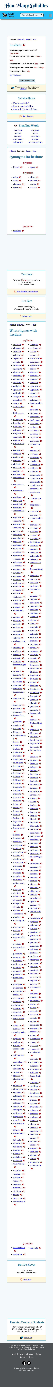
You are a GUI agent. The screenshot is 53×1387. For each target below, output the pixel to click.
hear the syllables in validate (22, 1177)
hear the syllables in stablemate (42, 1049)
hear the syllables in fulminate (41, 692)
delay (15, 177)
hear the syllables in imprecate (41, 747)
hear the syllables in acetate (38, 351)
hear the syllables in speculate (40, 1045)
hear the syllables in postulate (40, 953)
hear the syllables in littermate (41, 826)
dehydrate (17, 562)
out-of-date (35, 912)
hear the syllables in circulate (40, 461)
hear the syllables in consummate (32, 501)
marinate (17, 849)
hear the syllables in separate (39, 1032)
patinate (33, 929)
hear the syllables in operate (22, 910)
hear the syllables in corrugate (40, 515)
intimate (34, 788)
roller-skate (18, 1019)
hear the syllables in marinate (23, 848)
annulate (17, 383)
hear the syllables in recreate (22, 998)
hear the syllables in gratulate (40, 710)
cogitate (16, 471)
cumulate (17, 538)
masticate (34, 840)
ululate (33, 1124)
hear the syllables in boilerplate (25, 419)
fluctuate (34, 679)
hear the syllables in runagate (40, 1011)
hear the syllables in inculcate (23, 769)
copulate (17, 517)
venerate (17, 1184)
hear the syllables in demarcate (24, 566)
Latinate (17, 818)
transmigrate (19, 1133)
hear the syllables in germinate (24, 712)
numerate (34, 888)
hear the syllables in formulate (24, 688)
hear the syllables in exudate (39, 658)
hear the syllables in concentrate (15, 493)
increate (16, 766)
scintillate (34, 1025)
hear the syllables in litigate (22, 835)
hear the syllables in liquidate (40, 822)
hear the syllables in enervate (23, 631)
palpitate (34, 925)
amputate (34, 376)
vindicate (17, 1191)
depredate (17, 576)
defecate (17, 559)
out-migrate (18, 920)
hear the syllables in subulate (23, 1099)
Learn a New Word (27, 81)
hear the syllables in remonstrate (32, 990)
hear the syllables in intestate (23, 794)
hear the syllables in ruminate (23, 1029)
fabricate (17, 661)
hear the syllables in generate (40, 699)
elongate (17, 621)
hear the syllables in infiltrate (23, 780)
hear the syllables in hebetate (23, 728)
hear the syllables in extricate (23, 658)
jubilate (33, 805)
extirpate (34, 655)
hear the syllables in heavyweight (32, 716)
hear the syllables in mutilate (40, 874)
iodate (16, 804)
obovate (33, 894)
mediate (16, 855)
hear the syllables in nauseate (40, 877)
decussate (17, 555)
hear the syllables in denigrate (24, 569)
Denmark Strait (36, 569)
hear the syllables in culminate (24, 534)
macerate (34, 829)
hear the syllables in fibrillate (40, 672)
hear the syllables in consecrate (41, 489)
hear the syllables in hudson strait (32, 726)
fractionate (35, 689)
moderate (34, 867)
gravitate (17, 725)
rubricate (17, 1025)
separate (33, 1032)
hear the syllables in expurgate (41, 651)
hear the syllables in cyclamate (24, 545)
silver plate (35, 1039)
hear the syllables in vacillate (23, 231)
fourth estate (19, 692)
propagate (34, 963)
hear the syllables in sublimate (24, 1096)
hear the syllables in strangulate (25, 1089)
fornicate (34, 686)
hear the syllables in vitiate (21, 1194)
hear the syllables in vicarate (39, 1155)
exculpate (34, 644)
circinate (17, 464)
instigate (34, 781)
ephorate (34, 634)
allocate (16, 372)
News (21, 1354)
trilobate (34, 1114)
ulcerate (16, 1154)
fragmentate (18, 698)
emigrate (34, 627)
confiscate (17, 497)
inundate (17, 801)
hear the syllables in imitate (22, 749)
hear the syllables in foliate (38, 682)
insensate (34, 777)
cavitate (16, 457)
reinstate (17, 1002)
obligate (17, 903)
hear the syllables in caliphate (23, 433)
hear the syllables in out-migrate (15, 923)
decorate (34, 549)
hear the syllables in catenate (39, 451)
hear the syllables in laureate (39, 812)
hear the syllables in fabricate (23, 661)
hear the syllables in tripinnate (24, 1147)
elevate (33, 620)
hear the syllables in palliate (22, 934)
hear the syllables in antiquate (24, 386)
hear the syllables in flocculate (24, 682)
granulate (17, 722)
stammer (17, 184)
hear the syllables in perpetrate (24, 960)
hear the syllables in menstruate (25, 862)
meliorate (34, 850)
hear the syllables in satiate (38, 1021)
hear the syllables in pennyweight (15, 950)
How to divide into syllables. (25, 109)
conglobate (35, 485)
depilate (16, 573)
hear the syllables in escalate (22, 634)
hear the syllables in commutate (42, 475)
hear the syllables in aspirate (39, 396)
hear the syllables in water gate (41, 1162)
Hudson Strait (36, 723)
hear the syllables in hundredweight (16, 738)
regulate (33, 980)
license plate (18, 828)
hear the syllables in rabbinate (40, 973)
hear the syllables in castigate (23, 454)
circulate (34, 461)
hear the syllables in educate (22, 617)
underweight (18, 1164)
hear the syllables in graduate (40, 706)
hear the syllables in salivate (39, 1018)
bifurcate (34, 410)
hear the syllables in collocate (40, 471)
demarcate (17, 566)
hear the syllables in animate (22, 379)
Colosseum (18, 142)
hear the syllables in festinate (23, 675)
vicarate (33, 1155)
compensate (18, 484)
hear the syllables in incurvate (23, 773)
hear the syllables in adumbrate (42, 362)
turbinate (34, 1121)
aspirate (33, 396)
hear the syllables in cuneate (39, 535)
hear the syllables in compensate (15, 487)
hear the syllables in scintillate (41, 1025)
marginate (17, 845)
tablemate (17, 1113)
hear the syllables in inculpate (40, 764)
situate (16, 1072)
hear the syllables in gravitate (23, 725)
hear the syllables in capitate (22, 440)
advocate (17, 365)
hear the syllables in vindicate (23, 1191)
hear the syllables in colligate (40, 468)
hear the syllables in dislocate (23, 600)
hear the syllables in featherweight (15, 668)
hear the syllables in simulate (23, 1069)
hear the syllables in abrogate (23, 348)
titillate (33, 1100)
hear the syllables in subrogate (41, 1069)
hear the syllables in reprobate (24, 1012)
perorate (33, 942)
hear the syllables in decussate (24, 555)
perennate (17, 954)
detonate (17, 590)
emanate (17, 624)
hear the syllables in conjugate (24, 500)
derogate (17, 580)
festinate (17, 675)
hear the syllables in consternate (32, 495)
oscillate (17, 917)
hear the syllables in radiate (21, 995)
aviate (16, 403)
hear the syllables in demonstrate (32, 566)
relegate (33, 984)
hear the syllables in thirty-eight (15, 1126)
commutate (35, 475)
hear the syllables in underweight (15, 1167)
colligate (34, 468)
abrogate (17, 348)
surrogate (34, 1083)
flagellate (34, 675)
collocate (34, 471)
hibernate (17, 732)
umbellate (17, 1157)
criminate (34, 525)
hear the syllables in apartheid (40, 386)
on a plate (34, 898)
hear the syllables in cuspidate (40, 538)
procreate (17, 974)
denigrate (17, 569)
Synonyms (20, 39)
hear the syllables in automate (40, 400)
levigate (33, 816)
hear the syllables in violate (38, 1158)
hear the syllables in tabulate (39, 1089)
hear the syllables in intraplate (41, 791)
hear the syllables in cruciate (22, 531)
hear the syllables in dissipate (23, 604)
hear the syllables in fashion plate (15, 1251)
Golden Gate (18, 715)
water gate (34, 1162)
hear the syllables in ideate (21, 742)
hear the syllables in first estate (25, 678)
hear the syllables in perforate (40, 939)
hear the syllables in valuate (38, 1145)
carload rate (35, 444)
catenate (33, 451)
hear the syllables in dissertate (41, 606)
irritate (16, 808)
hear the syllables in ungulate (23, 1170)
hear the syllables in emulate (39, 630)
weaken (33, 187)
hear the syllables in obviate (22, 907)
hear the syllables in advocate (23, 365)
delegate (34, 559)
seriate (33, 1035)
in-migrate (18, 763)
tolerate (33, 1103)
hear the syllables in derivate (39, 579)
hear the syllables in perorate (39, 942)
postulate (34, 953)
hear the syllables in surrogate (40, 1082)
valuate (33, 1145)
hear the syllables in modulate (24, 876)
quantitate (17, 991)
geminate (17, 708)
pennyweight (19, 947)
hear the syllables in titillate (39, 1100)
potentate (17, 971)
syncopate (17, 1110)
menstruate (18, 862)
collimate (17, 474)
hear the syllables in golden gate (15, 718)
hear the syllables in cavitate (22, 457)
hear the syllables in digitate (39, 599)
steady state (35, 1052)
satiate (33, 1021)
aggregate (17, 369)
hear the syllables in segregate (41, 1028)
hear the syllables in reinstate (23, 1001)
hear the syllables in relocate (22, 1005)
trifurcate (17, 1143)
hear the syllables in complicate (42, 478)
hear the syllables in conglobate (42, 485)
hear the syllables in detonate (23, 590)
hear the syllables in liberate (39, 819)
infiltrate (17, 780)
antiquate (17, 386)
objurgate (34, 891)
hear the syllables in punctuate (41, 970)
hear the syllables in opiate (38, 901)
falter (15, 180)
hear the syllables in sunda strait (32, 1079)
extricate (17, 658)
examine (17, 136)
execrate (17, 648)
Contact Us (23, 89)
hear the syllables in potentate (24, 971)
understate (34, 1131)
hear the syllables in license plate (15, 831)
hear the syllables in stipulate (40, 1059)
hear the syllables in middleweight (32, 860)
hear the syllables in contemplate (15, 514)
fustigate (34, 696)
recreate (16, 998)
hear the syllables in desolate (23, 586)
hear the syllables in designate (41, 586)
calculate (17, 430)
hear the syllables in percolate (40, 935)
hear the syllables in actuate (38, 355)
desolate (17, 586)
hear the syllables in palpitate (40, 925)
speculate (34, 1046)
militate (16, 869)
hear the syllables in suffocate (40, 1073)
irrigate (33, 798)
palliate (16, 934)
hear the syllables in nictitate (23, 893)
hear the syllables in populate (23, 967)
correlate (17, 521)
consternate (35, 492)
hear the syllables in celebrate (40, 454)
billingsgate (18, 413)
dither (32, 177)
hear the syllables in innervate (40, 774)
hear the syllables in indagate (40, 767)
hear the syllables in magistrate (42, 833)
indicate (16, 777)
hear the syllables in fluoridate (24, 685)
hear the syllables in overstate (23, 927)
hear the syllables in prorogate (24, 984)
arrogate (17, 396)
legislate (17, 821)
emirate (16, 627)
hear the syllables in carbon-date (15, 447)
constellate (18, 504)
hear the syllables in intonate (23, 797)
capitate (16, 440)
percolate (34, 935)
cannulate (17, 437)
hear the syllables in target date (25, 1116)
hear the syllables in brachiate (23, 423)
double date (18, 610)
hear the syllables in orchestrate (25, 914)
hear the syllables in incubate (40, 760)
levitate (16, 825)
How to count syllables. (23, 106)
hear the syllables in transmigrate (15, 1136)
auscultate (17, 400)
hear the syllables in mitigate (23, 873)
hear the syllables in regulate (39, 980)
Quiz (34, 39)
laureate (33, 812)
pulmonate (18, 988)
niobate (33, 884)
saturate (16, 1046)
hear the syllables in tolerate (39, 1103)
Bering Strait (18, 407)
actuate (33, 355)
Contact (38, 1354)
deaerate (17, 548)
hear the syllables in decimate (40, 545)
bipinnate (34, 413)
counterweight (36, 518)
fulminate (34, 693)
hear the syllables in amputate (40, 376)
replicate (34, 994)
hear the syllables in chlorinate (41, 457)
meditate (17, 859)
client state (35, 465)
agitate (33, 369)
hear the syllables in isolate (38, 802)
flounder (33, 180)
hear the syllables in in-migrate (25, 763)
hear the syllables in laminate (40, 808)
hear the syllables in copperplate (32, 508)
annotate (34, 379)
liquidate (34, 822)
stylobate (17, 1092)
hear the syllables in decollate (23, 552)
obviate (16, 907)
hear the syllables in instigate (40, 781)
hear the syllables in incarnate (40, 757)
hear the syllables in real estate (24, 1254)
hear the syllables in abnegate (40, 344)
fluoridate (17, 685)
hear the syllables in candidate (41, 430)
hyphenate (34, 730)
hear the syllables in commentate (15, 481)
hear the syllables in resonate (40, 997)
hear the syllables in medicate (40, 846)
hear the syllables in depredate (24, 576)
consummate (35, 498)
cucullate (34, 528)
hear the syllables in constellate (25, 504)
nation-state (18, 883)
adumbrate (35, 362)
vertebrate (17, 1188)
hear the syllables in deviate (22, 593)
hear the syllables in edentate (40, 616)
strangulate (18, 1089)
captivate (34, 437)
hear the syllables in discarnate (41, 603)
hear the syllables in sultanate (23, 1103)
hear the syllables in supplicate (24, 1106)
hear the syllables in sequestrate (25, 1062)
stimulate (17, 1086)
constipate (17, 507)
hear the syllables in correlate (23, 521)
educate (16, 617)
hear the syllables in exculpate (40, 644)
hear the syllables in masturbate (25, 852)
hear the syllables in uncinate (40, 1127)
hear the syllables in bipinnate (40, 413)
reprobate (17, 1012)
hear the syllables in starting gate (15, 1082)
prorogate (17, 984)
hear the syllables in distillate (40, 609)
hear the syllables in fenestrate (41, 668)
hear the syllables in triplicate (40, 1117)
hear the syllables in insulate (22, 790)
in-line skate (35, 750)
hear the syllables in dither (37, 177)
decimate (34, 545)
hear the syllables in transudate (41, 1107)
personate (34, 946)
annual (18, 133)
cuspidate (34, 539)
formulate (17, 689)
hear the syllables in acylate (21, 358)
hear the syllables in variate (21, 1181)
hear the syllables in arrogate (23, 396)
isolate (33, 802)
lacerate (16, 815)
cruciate (16, 531)
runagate (34, 1011)
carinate (16, 450)
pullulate (34, 967)
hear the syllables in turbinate (40, 1120)
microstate (34, 854)
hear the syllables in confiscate (24, 497)
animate (16, 379)
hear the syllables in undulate (40, 1134)
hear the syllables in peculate (23, 944)
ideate (16, 742)
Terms (22, 1357)
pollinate (34, 949)
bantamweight (36, 403)
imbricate (34, 737)
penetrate (34, 932)
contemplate (18, 511)
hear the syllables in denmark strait (32, 572)
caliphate (17, 433)
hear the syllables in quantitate (24, 991)
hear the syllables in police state (25, 964)
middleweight (36, 857)
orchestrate (18, 914)
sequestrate (18, 1062)
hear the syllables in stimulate (24, 1085)
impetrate (34, 743)
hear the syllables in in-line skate (32, 753)
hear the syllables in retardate (23, 1015)
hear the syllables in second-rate (15, 1052)
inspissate (17, 787)
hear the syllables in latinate (23, 818)
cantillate (34, 434)
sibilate (16, 1065)
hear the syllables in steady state (32, 1055)
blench (16, 167)
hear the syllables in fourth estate (15, 695)
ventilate (34, 1152)
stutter (33, 184)
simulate (17, 1069)
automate (34, 400)
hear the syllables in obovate (39, 894)
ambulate (17, 376)
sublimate (17, 1096)
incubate (34, 760)
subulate (17, 1099)
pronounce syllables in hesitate (28, 71)
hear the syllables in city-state (24, 467)
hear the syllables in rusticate (40, 1014)
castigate (17, 454)
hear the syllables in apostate (23, 389)
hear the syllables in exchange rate (15, 644)
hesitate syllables (24, 45)
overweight (35, 918)
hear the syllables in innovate (23, 783)
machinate (17, 842)
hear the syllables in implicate (24, 756)
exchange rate (19, 641)
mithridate (34, 863)
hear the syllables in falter (20, 180)
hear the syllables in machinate (24, 842)
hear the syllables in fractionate (42, 689)
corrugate (34, 515)
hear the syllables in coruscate (24, 524)
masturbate (18, 852)
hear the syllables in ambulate (24, 376)
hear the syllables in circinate (23, 464)
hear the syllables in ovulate (22, 930)
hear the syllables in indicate (22, 776)
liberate (33, 819)
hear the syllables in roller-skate (15, 1022)
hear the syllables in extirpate (40, 654)
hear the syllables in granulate (24, 722)
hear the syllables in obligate (23, 903)
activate (16, 355)
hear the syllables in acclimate (40, 348)
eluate (32, 623)
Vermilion (35, 136)
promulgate (18, 978)
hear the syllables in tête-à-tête (42, 1096)
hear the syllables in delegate (40, 559)
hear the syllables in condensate (42, 482)
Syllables (13, 151)
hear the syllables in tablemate (24, 1113)
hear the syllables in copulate (23, 517)
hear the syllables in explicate (23, 651)
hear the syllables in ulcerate (22, 1153)
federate (17, 671)
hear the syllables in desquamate (32, 592)
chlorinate (34, 458)
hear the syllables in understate (41, 1131)
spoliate (16, 1076)
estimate (34, 637)
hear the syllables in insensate (40, 777)
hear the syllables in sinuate (38, 1042)
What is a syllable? (21, 103)
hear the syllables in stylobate (23, 1092)
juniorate (34, 1248)
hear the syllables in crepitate (23, 528)
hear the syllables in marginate (24, 845)
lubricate (17, 838)
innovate (17, 783)
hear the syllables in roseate (38, 1004)
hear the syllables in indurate (39, 770)
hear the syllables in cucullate (40, 528)
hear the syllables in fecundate (41, 665)
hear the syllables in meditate (23, 859)
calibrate (34, 427)
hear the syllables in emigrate (40, 627)
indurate (33, 771)
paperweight (18, 937)
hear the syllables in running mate (15, 1035)
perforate (34, 939)
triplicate (34, 1117)
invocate (33, 795)
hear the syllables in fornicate (40, 686)
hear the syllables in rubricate (23, 1025)
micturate (17, 866)
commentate (18, 478)
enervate (17, 631)
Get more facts (26, 316)
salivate (33, 1018)
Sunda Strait (35, 1076)
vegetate (34, 1148)
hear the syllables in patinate (39, 928)
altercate (34, 372)
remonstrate (35, 987)
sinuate (33, 1042)
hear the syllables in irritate (21, 807)
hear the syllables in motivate (40, 870)
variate (16, 1181)
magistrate (35, 833)
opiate (33, 901)
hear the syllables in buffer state (42, 420)
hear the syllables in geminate (24, 708)
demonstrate (35, 563)
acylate (16, 358)
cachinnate (34, 424)
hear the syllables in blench (21, 167)
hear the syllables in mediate (22, 855)
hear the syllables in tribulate (23, 1140)
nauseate (34, 877)
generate (34, 699)
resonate (34, 997)
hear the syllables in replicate (40, 994)
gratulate (34, 710)
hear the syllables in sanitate (22, 1042)
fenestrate (34, 668)
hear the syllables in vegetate (40, 1148)
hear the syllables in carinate (22, 450)
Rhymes (28, 39)
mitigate (17, 873)
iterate (16, 811)
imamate (17, 745)
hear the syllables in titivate (22, 1130)
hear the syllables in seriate (38, 1035)
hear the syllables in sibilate (22, 1065)
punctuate (34, 970)
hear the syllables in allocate (22, 372)
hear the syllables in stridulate (41, 1062)
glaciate (33, 703)
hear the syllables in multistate (24, 880)
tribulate (17, 1140)
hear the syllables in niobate (39, 884)
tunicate (16, 1150)
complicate (35, 478)
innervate (34, 774)
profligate (34, 960)
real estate (17, 1254)
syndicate (34, 1086)
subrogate (34, 1069)
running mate (19, 1032)
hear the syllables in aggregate (24, 369)
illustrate (34, 733)
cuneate (33, 535)
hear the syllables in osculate (39, 908)
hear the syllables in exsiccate (23, 654)
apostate (17, 389)
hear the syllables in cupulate (23, 541)
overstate (17, 927)
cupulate (17, 542)
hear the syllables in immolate (24, 752)
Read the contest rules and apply (27, 291)
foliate (33, 682)
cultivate (34, 532)
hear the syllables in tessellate (24, 1120)
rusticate (34, 1014)
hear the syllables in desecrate (40, 582)
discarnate (34, 603)
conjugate (17, 501)
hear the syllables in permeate (24, 957)
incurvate (17, 773)
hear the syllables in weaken (39, 187)
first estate (18, 678)
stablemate (35, 1049)
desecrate (34, 583)
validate (16, 1177)
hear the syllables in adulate (22, 362)
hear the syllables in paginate (40, 921)
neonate (33, 881)
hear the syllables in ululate (38, 1124)
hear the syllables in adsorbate (41, 358)
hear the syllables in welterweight (15, 1204)
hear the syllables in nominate (24, 896)
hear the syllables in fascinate (40, 661)
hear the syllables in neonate (39, 881)
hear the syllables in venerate (23, 1184)
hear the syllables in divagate (23, 607)
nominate (17, 896)
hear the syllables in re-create (40, 977)
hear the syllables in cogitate (22, 471)
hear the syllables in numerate (40, 887)
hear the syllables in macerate (40, 829)
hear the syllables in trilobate (40, 1113)
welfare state (35, 1165)
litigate (16, 835)
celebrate (34, 454)
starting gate (18, 1079)
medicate (34, 847)
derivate (33, 579)
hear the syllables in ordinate (39, 905)
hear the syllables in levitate (22, 825)
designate (34, 586)
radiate (16, 995)
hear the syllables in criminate (40, 525)
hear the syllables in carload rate (32, 447)
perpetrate (17, 961)
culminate (17, 535)
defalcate (34, 552)
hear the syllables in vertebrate (24, 1188)
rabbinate (34, 973)
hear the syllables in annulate (23, 382)
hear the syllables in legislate (23, 821)
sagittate (17, 1039)
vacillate (17, 231)
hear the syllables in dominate (40, 613)
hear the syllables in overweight (42, 918)
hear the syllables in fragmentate (15, 701)
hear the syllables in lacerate (22, 814)
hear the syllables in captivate (40, 437)
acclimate (34, 348)
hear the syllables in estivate (22, 638)
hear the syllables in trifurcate (24, 1143)
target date (18, 1117)
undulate (34, 1134)
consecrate (34, 489)
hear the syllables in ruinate (38, 1007)
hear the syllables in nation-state (15, 886)
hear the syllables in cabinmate (24, 426)
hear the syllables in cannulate (24, 437)
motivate (34, 870)
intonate (17, 797)
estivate (16, 638)
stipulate (34, 1059)
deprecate (34, 576)
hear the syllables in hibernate (24, 732)
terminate (34, 1093)
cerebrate (17, 461)
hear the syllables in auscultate (24, 400)
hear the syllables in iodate (21, 804)
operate (16, 910)
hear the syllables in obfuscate (24, 900)
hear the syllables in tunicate (22, 1150)
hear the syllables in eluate (37, 623)
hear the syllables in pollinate (40, 949)
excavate (34, 641)
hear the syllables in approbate (41, 389)
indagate (34, 767)
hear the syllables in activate (22, 355)
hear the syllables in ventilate (40, 1152)
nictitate (17, 893)
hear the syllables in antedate (40, 382)
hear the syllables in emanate (23, 624)
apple (35, 133)
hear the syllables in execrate (23, 648)
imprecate (34, 747)
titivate (16, 1130)
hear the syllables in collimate (24, 474)
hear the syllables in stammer (23, 184)
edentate (34, 617)
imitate (16, 749)
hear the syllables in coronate (40, 511)
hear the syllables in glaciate (39, 703)
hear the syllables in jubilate (39, 805)
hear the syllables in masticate (41, 840)
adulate (16, 362)
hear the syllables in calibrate (40, 427)
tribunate (34, 1110)
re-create (34, 977)
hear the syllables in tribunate (40, 1110)
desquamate (35, 589)
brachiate (17, 423)
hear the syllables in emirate (22, 627)
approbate (34, 389)
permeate (17, 957)
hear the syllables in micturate (24, 866)
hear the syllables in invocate (39, 795)
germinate (17, 712)
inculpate (34, 764)
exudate (33, 658)
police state (18, 964)
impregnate (18, 759)
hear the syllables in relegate (39, 984)
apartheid (34, 386)
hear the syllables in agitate (38, 369)
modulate (17, 876)
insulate (16, 790)
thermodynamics (35, 142)
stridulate (34, 1062)
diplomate (17, 597)
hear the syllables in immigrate (41, 740)
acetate (33, 351)
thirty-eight (18, 1123)
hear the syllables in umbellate (24, 1157)
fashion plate (19, 1248)
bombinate (35, 417)
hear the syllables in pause (37, 167)
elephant (35, 130)
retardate (17, 1015)
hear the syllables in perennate (24, 954)
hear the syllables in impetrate (41, 743)
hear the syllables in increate (22, 766)
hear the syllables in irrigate (39, 798)
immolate (17, 752)
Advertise (29, 1354)
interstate (34, 784)
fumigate (17, 705)
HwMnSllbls (26, 5)
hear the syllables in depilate (22, 572)
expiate (33, 648)
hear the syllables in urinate (38, 1138)
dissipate (17, 604)
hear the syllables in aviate (21, 403)
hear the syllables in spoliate (22, 1075)
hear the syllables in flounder (39, 180)
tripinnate (17, 1147)
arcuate (33, 393)
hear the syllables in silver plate (42, 1038)
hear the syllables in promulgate (15, 981)
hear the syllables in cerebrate (23, 460)
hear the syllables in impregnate (25, 759)
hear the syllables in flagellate (40, 675)
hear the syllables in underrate (24, 1160)
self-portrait (18, 1055)
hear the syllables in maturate (40, 843)
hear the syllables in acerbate (23, 351)
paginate (34, 922)
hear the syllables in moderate (40, 867)
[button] (42, 15)
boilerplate (18, 420)
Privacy (30, 1357)
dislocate (17, 600)
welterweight (19, 1201)
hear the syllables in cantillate (40, 434)
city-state (17, 467)
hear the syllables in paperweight (15, 940)
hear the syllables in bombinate (42, 416)
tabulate (33, 1089)
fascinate (34, 661)
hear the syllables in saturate (22, 1045)
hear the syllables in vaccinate (23, 1174)
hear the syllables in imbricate (40, 736)
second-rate (18, 1049)
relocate (16, 1005)
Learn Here (27, 1279)
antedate (34, 383)
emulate (33, 630)
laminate (34, 809)
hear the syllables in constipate (24, 507)
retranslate (35, 1001)
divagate (17, 607)
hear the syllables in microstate (41, 853)
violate (33, 1159)
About (14, 1354)
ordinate (33, 905)
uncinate (34, 1127)
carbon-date (18, 444)
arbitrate (17, 393)
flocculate (17, 682)
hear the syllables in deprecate (41, 575)
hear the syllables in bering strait (15, 410)
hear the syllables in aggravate (41, 365)
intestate (17, 794)
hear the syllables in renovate (23, 1008)
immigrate (34, 740)
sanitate (16, 1042)
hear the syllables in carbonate (41, 441)
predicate (34, 956)
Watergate (17, 1198)
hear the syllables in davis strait (42, 542)
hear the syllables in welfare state (32, 1168)
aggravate (34, 365)
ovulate (16, 931)
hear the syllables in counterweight (32, 521)
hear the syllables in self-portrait (15, 1058)
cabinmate (17, 427)
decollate (17, 552)
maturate (34, 843)
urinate (33, 1138)
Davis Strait (35, 542)
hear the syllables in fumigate (23, 705)
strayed (35, 139)
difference (17, 139)
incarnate (34, 757)
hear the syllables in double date (15, 613)
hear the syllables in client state (42, 464)
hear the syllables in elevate (38, 620)
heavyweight (35, 713)
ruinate (33, 1008)
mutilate (34, 874)
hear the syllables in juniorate (40, 1248)
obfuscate (17, 900)
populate (17, 968)
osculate (33, 908)
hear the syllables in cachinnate (41, 423)
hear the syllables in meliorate (41, 850)
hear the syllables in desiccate (23, 583)
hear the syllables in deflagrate (41, 556)
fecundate (34, 665)
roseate (33, 1004)
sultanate (17, 1103)
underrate (17, 1161)
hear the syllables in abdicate (23, 344)
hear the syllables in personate (41, 946)
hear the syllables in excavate (40, 641)
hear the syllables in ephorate (40, 634)
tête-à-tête (35, 1096)
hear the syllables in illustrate (40, 733)
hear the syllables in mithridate (41, 863)
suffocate (34, 1073)
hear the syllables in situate (21, 1072)
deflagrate (34, 556)
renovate (17, 1009)
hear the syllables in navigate (23, 889)
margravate (35, 836)
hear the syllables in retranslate (42, 1000)
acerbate (17, 351)
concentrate (18, 490)
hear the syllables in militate (22, 869)
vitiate (16, 1195)
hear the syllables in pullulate (40, 966)
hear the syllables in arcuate (38, 393)
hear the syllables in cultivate (40, 531)
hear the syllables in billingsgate (15, 416)
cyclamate (17, 545)
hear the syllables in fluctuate (40, 679)
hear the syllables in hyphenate (41, 729)
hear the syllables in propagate (41, 963)
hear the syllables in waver (20, 187)
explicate (17, 651)
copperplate (35, 505)
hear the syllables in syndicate (40, 1086)
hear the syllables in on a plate (40, 898)
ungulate (17, 1170)
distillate (34, 610)
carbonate (34, 441)
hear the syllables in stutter (38, 184)
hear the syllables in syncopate (24, 1110)
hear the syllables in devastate (40, 596)
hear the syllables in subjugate (41, 1066)
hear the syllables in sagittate (23, 1038)
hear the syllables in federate (23, 671)
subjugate (34, 1066)
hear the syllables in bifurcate (40, 410)
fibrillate (34, 672)
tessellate (17, 1120)
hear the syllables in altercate (40, 372)
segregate (34, 1028)
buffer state (35, 420)
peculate (17, 944)
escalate (16, 634)
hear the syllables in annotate (40, 379)
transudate (34, 1107)
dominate (34, 613)
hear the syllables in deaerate (23, 548)
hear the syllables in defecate (23, 559)
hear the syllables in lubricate (23, 838)
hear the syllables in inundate (23, 801)
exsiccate (17, 655)
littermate (34, 826)
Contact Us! (28, 1338)
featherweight (19, 665)
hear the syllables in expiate (38, 648)
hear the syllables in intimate (40, 788)
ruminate (17, 1029)
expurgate (34, 651)
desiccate (17, 583)
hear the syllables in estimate (40, 637)
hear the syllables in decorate (40, 549)
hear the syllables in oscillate (23, 917)
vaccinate (17, 1174)
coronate (34, 511)
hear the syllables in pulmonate (25, 988)
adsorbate (34, 358)
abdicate (17, 345)
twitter (29, 1363)
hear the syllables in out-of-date (32, 915)
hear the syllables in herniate (39, 720)
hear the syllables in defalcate (40, 552)
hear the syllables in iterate (21, 811)
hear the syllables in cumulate (23, 538)
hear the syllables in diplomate (24, 597)
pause (32, 167)
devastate (34, 596)
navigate (17, 890)
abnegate (34, 345)
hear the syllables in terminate (41, 1093)
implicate (17, 756)
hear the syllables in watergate (24, 1198)
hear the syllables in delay (20, 177)
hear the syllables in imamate (23, 745)
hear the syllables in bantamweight (32, 406)
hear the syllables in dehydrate (24, 562)
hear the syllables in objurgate (40, 891)
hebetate (17, 729)
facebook (24, 1363)
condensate (35, 482)
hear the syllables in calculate (23, 430)
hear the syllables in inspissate (24, 787)
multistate (17, 880)
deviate (16, 593)
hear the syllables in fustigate (40, 696)
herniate (33, 720)
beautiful (18, 130)
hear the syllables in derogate (23, 579)
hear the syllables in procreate (24, 974)
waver (15, 187)
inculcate (17, 770)
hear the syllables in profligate (41, 959)
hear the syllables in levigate (39, 815)
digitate (33, 599)
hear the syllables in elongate (23, 620)
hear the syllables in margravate (42, 836)
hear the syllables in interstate (41, 784)
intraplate (34, 791)
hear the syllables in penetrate (40, 932)
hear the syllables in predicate (40, 956)
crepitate (17, 528)
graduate (34, 706)
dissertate (34, 606)
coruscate (17, 524)
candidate (34, 430)
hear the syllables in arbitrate (23, 393)
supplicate (17, 1106)
